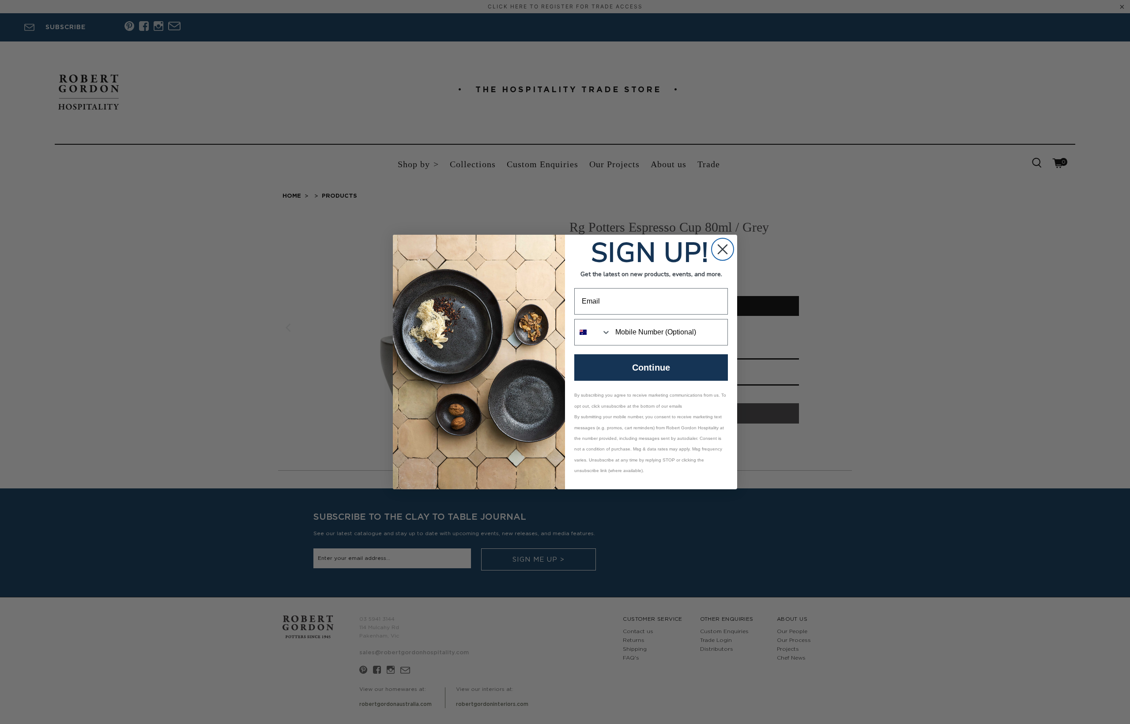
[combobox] (593, 332)
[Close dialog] (723, 249)
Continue (651, 367)
